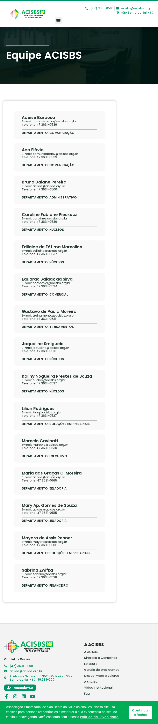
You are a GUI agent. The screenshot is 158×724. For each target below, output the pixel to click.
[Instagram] (15, 696)
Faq (87, 693)
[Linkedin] (23, 696)
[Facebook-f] (6, 696)
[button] (58, 20)
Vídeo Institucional (98, 687)
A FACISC (91, 681)
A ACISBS (91, 651)
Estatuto (91, 663)
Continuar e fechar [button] (140, 712)
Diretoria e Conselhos (100, 657)
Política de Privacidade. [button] (99, 717)
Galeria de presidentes (101, 669)
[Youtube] (32, 696)
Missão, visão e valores (101, 675)
